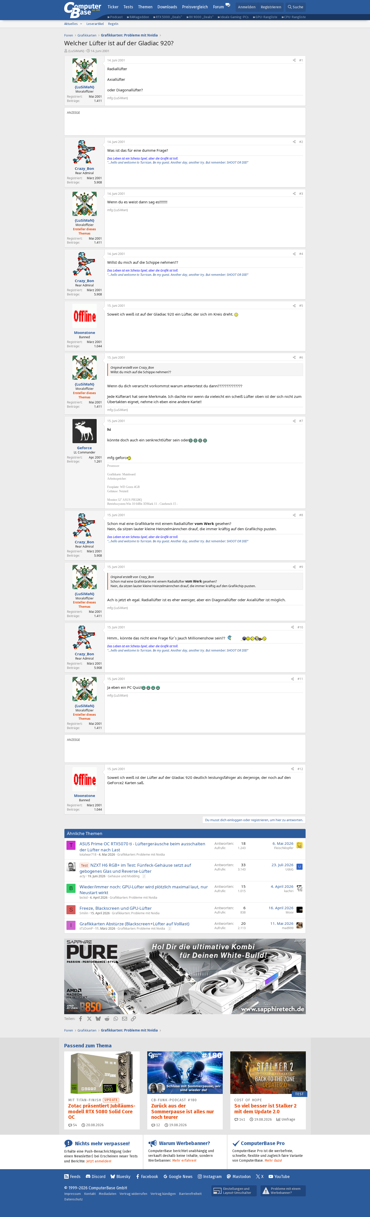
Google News (181, 1176)
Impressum (72, 1194)
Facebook (149, 1176)
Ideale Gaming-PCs (234, 17)
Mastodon (242, 1176)
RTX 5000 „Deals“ (169, 17)
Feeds (75, 1176)
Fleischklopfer (283, 848)
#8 (301, 515)
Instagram (212, 1176)
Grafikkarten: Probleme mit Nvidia (141, 854)
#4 (301, 254)
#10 (300, 627)
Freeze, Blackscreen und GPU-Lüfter (116, 908)
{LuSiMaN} (76, 51)
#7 (301, 421)
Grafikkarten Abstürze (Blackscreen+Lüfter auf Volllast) (134, 924)
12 (157, 1125)
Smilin (84, 913)
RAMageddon (139, 17)
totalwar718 (88, 854)
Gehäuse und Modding (123, 876)
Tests (128, 7)
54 (74, 1125)
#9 (301, 567)
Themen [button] (145, 7)
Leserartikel (95, 24)
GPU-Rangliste (266, 17)
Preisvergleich (195, 7)
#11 (300, 679)
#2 (301, 142)
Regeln (113, 24)
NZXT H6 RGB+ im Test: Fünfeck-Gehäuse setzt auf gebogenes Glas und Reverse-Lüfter (135, 868)
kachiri (288, 891)
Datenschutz (73, 1199)
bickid (84, 897)
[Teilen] (294, 60)
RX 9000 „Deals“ (201, 17)
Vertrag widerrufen (133, 1194)
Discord (98, 1176)
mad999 (287, 928)
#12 (300, 769)
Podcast (116, 17)
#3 (301, 194)
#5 (301, 305)
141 (241, 1119)
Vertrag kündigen (163, 1194)
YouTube (282, 1176)
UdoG (289, 869)
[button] (81, 24)
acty (82, 876)
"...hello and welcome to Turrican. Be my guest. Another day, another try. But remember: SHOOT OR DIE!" (177, 162)
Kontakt (90, 1194)
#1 (301, 60)
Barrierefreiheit (190, 1194)
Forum (218, 7)
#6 (301, 357)
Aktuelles (71, 24)
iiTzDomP (86, 928)
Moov (289, 912)
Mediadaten (107, 1194)
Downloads (167, 7)
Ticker (113, 7)
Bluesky (123, 1176)
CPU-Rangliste (295, 17)
